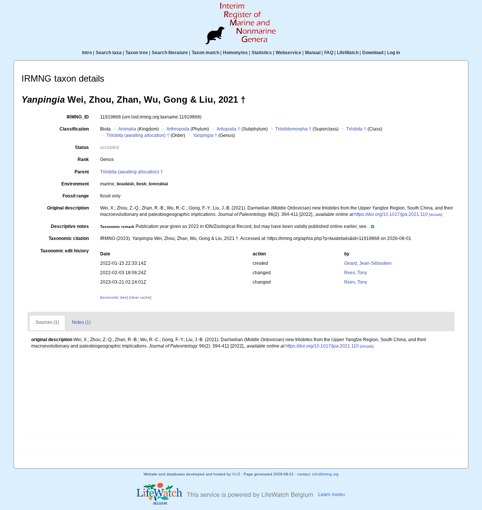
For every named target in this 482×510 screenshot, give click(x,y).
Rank (83, 159)
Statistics (262, 52)
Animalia (127, 129)
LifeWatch (347, 52)
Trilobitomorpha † (293, 129)
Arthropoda (177, 129)
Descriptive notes (70, 226)
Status (82, 147)
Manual (312, 52)
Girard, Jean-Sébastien (368, 263)
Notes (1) (81, 322)
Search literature (170, 52)
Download (372, 52)
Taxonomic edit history (64, 250)
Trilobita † (356, 129)
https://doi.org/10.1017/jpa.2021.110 (391, 214)
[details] (435, 214)
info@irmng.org (325, 474)
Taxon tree (136, 52)
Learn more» (331, 494)
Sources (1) (47, 322)
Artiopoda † (228, 129)
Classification (74, 129)
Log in (393, 52)
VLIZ (236, 474)
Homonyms (235, 52)
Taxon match (205, 52)
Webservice (288, 52)
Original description (68, 208)
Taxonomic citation (69, 238)
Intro (87, 52)
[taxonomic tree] (114, 297)
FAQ (328, 52)
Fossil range (76, 196)
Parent (82, 172)
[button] (237, 226)
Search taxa (109, 52)
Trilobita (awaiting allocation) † (138, 135)
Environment (75, 184)
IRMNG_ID (78, 117)
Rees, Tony (355, 272)
